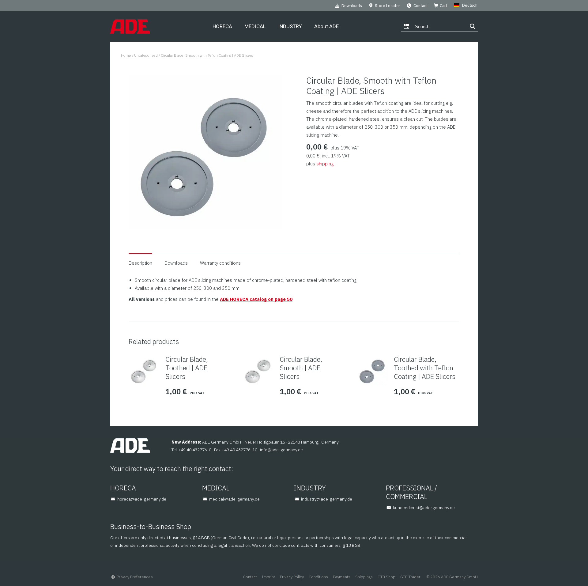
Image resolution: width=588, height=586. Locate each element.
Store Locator (387, 5)
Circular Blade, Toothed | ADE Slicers (186, 368)
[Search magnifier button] (472, 26)
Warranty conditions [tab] (220, 263)
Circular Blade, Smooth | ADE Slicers (301, 368)
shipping (325, 164)
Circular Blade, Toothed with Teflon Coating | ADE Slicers (424, 368)
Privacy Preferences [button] (135, 577)
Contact (420, 5)
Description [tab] (140, 263)
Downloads (351, 5)
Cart (443, 5)
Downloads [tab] (176, 263)
